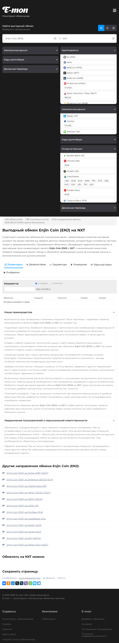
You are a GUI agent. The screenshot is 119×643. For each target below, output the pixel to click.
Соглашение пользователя (97, 629)
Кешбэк (6, 624)
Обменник (8, 298)
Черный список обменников (18, 639)
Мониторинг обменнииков (17, 619)
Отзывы (102, 298)
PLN (100, 181)
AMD (87, 181)
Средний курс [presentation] (60, 264)
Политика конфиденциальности (94, 635)
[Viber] (26, 583)
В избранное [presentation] (13, 272)
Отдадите (43, 284)
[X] (17, 583)
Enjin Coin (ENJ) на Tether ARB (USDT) (27, 473)
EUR (80, 181)
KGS (66, 184)
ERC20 (68, 97)
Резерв (84, 298)
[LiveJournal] (21, 583)
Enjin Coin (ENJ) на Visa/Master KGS (26, 518)
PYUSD (68, 125)
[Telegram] (39, 583)
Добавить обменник (93, 619)
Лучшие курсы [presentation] (15, 264)
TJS (85, 184)
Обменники (48, 619)
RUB (67, 165)
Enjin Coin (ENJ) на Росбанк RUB (25, 512)
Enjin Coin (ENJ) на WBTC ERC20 (24, 499)
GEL (79, 184)
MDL (107, 181)
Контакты (87, 624)
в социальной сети (30, 578)
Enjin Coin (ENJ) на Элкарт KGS (24, 531)
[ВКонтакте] (4, 583)
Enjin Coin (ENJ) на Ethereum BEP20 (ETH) (30, 479)
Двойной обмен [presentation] (37, 264)
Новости (7, 629)
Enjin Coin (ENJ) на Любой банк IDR (26, 486)
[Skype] (34, 583)
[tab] (13, 264)
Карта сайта (9, 634)
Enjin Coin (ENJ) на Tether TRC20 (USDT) (29, 492)
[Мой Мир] (13, 583)
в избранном (9, 578)
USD (67, 181)
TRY (94, 181)
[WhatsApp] (30, 583)
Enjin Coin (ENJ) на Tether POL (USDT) (27, 544)
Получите (58, 284)
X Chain (68, 87)
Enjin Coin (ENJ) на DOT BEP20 (24, 538)
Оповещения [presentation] (80, 264)
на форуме (49, 578)
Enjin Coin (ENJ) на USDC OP (22, 505)
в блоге (61, 578)
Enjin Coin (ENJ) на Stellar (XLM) (24, 525)
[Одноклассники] (8, 583)
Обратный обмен (103, 264)
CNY (73, 184)
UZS (91, 184)
